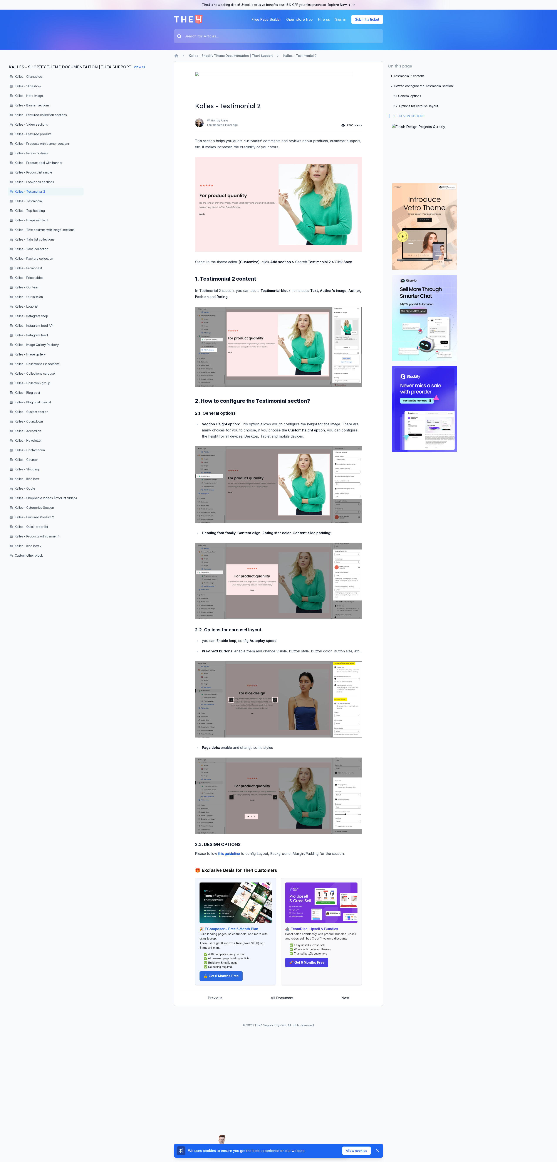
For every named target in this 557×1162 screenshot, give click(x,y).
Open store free (299, 19)
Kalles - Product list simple (33, 172)
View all (139, 67)
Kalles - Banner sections (32, 105)
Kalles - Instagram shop (31, 316)
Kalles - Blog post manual (33, 402)
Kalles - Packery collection (34, 258)
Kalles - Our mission (29, 297)
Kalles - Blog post (27, 392)
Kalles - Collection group (32, 383)
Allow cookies (356, 1150)
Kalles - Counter (26, 459)
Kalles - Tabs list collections (34, 239)
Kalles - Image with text (31, 220)
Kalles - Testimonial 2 (300, 55)
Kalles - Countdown (29, 421)
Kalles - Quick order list (31, 527)
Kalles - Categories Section (34, 507)
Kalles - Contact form (30, 450)
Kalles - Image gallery (30, 354)
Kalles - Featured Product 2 (34, 517)
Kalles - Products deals (31, 153)
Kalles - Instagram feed (31, 335)
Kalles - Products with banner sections (42, 143)
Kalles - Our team (27, 287)
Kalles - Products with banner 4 (37, 536)
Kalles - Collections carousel (35, 373)
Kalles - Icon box (27, 479)
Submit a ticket (367, 19)
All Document (282, 998)
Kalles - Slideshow (28, 86)
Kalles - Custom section (31, 412)
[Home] (176, 56)
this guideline (229, 853)
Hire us (324, 19)
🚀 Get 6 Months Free (306, 962)
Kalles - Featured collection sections (41, 115)
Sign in (340, 19)
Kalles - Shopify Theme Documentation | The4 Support (231, 55)
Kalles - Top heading (30, 210)
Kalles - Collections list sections (37, 364)
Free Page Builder (266, 19)
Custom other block (29, 555)
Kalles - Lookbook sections (34, 182)
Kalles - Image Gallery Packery (37, 345)
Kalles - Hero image (29, 96)
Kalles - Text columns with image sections (44, 230)
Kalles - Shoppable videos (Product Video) (46, 498)
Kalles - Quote (25, 488)
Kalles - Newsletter (28, 440)
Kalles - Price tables (29, 278)
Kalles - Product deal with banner (38, 163)
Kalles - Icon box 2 (28, 546)
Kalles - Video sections (31, 124)
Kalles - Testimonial (28, 201)
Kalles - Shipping (27, 469)
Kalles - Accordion (28, 431)
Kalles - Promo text (28, 268)
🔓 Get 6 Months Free (221, 976)
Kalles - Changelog (28, 76)
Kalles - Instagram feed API (34, 325)
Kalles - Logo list (26, 306)
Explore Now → (341, 5)
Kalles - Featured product (33, 134)
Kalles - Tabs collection (31, 249)
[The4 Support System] (188, 19)
